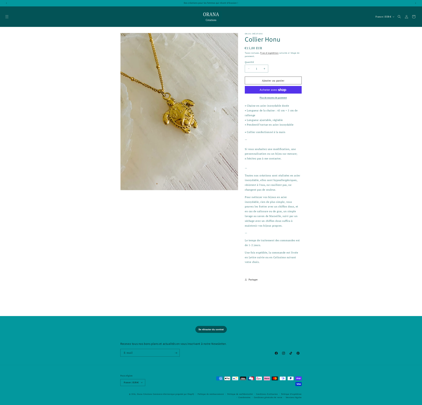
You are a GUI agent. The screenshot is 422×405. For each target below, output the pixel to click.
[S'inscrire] (176, 353)
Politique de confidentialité (240, 394)
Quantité (249, 62)
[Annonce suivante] (415, 3)
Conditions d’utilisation (267, 394)
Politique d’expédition (291, 394)
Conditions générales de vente (268, 397)
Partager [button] (253, 279)
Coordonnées (244, 397)
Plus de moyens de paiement (273, 98)
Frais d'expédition (269, 53)
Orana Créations (144, 394)
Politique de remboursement (211, 394)
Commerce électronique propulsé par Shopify (173, 394)
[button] (7, 16)
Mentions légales (294, 397)
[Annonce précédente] (6, 3)
